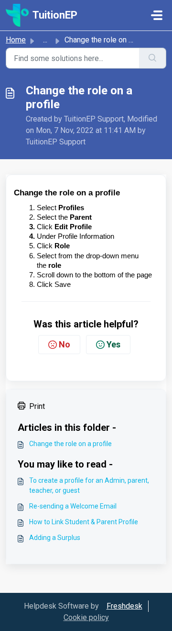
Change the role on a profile (70, 444)
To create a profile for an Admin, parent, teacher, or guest (89, 485)
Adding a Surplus (54, 537)
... (45, 39)
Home (16, 39)
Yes (113, 344)
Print (37, 406)
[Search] (152, 58)
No (64, 344)
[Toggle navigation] (156, 15)
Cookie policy (86, 617)
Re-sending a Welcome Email (73, 506)
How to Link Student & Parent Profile (83, 522)
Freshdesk (124, 606)
